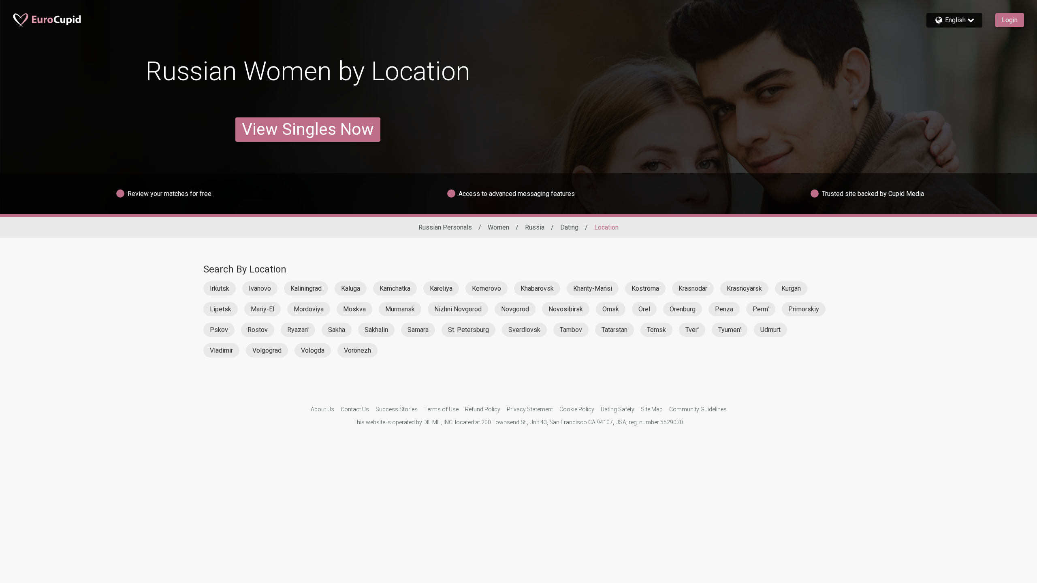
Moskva (354, 309)
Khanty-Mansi (592, 288)
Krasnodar (693, 288)
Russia (534, 227)
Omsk (610, 309)
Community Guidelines (698, 409)
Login (1010, 20)
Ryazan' (298, 330)
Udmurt (770, 330)
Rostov (258, 330)
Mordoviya (309, 309)
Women (498, 227)
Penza (724, 309)
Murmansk (400, 309)
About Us (322, 409)
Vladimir (221, 350)
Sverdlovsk (524, 330)
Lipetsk (220, 309)
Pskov (219, 330)
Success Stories (397, 409)
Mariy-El (262, 309)
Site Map (652, 409)
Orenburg (683, 309)
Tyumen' (729, 330)
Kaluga (350, 288)
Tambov (571, 330)
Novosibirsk (565, 309)
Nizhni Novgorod (458, 309)
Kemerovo (486, 288)
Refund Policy (482, 409)
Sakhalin (376, 330)
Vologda (312, 350)
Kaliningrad (306, 288)
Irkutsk (219, 288)
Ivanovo (260, 288)
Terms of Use (441, 409)
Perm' (761, 309)
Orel (644, 309)
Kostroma (645, 288)
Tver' (692, 330)
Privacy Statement (530, 409)
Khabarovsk (537, 288)
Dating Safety (617, 409)
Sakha (336, 330)
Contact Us (355, 409)
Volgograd (267, 350)
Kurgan (791, 288)
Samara (418, 330)
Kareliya (441, 288)
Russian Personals (445, 227)
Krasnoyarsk (744, 288)
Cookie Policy (576, 409)
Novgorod (515, 309)
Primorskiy (803, 309)
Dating (569, 227)
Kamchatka (395, 288)
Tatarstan (614, 330)
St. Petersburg (468, 330)
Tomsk (656, 330)
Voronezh (357, 350)
